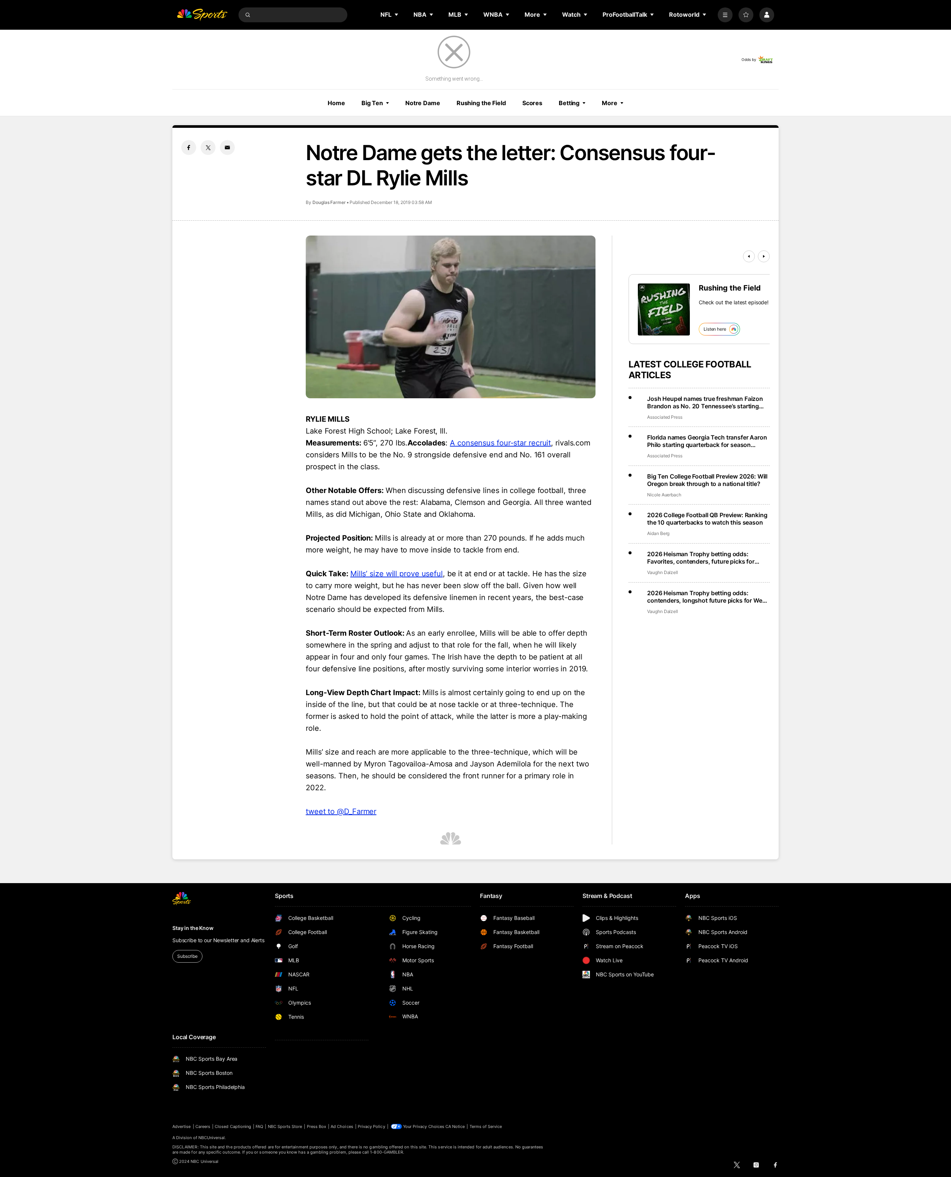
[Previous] (749, 256)
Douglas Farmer (329, 202)
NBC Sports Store (285, 1126)
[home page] (202, 15)
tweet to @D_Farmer (341, 811)
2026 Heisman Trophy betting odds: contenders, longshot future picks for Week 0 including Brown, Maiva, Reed (708, 596)
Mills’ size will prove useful (396, 573)
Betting (569, 103)
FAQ (259, 1126)
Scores (532, 103)
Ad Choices (342, 1126)
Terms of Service (486, 1126)
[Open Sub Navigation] (397, 14)
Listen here (715, 329)
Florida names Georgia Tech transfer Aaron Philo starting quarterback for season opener (707, 441)
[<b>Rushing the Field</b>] (664, 309)
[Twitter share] (208, 147)
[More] (725, 14)
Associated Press (664, 417)
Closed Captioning (233, 1126)
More (609, 103)
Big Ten (372, 103)
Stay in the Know (193, 928)
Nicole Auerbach (664, 494)
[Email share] (227, 147)
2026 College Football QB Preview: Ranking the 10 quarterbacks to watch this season (707, 518)
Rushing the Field (481, 103)
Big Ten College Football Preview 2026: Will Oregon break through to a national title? (707, 480)
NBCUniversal (211, 1137)
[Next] (764, 256)
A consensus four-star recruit (500, 442)
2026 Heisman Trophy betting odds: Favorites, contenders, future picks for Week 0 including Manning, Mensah (700, 557)
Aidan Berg (658, 533)
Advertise (181, 1126)
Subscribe (187, 956)
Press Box (317, 1126)
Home (336, 103)
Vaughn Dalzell (662, 572)
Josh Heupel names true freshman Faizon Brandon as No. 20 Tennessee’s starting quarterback (705, 402)
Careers (202, 1126)
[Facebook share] (188, 147)
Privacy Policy (371, 1126)
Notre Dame (422, 103)
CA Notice (455, 1126)
